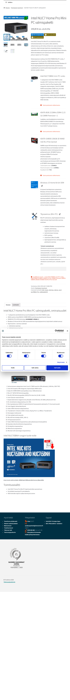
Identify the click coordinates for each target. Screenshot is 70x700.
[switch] (26, 356)
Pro (38, 292)
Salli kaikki (57, 367)
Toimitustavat (8, 528)
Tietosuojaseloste (10, 532)
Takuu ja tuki (8, 530)
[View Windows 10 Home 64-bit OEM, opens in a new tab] (41, 185)
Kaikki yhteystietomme (32, 534)
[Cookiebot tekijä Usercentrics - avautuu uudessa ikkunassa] (56, 331)
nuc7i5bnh (34, 292)
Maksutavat (7, 525)
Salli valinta (35, 367)
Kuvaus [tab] (8, 305)
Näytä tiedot (61, 362)
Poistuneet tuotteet (17, 8)
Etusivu (8, 8)
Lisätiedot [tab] (16, 305)
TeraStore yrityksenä (10, 521)
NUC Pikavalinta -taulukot (54, 523)
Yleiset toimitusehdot (11, 523)
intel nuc (51, 290)
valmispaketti (44, 292)
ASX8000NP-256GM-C (32, 319)
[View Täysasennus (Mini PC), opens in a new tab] (59, 214)
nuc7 (60, 290)
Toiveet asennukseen (47, 246)
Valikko (10, 2)
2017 (43, 290)
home (46, 290)
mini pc (56, 290)
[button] (25, 18)
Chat (28, 521)
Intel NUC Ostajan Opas (53, 521)
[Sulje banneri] (67, 331)
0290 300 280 (31, 530)
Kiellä (12, 367)
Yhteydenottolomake (34, 532)
